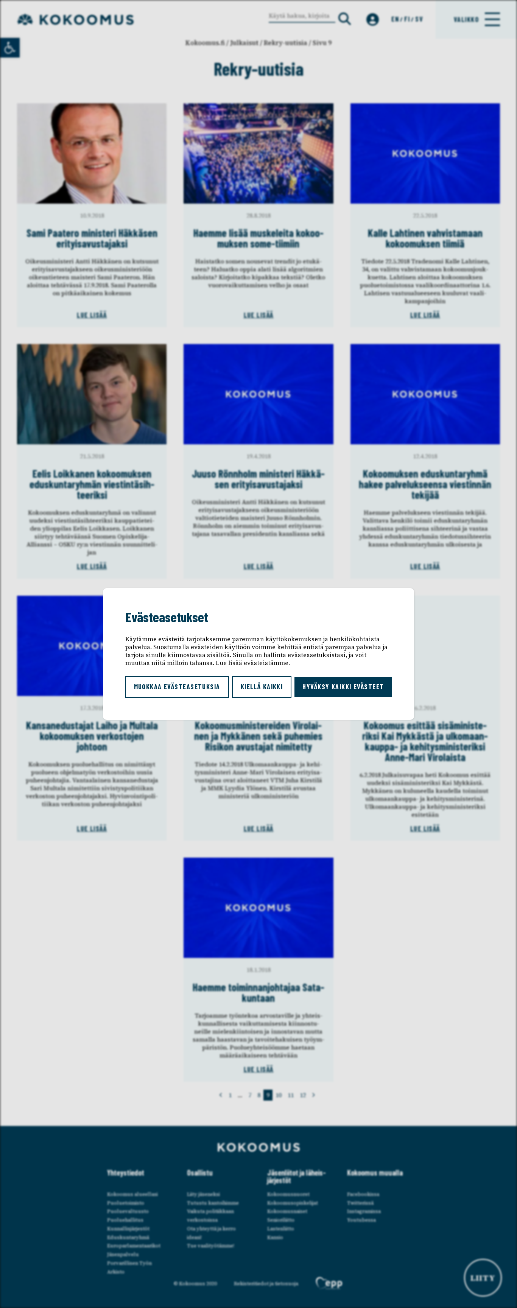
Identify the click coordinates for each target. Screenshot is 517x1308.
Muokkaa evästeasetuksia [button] (177, 686)
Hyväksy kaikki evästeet (343, 686)
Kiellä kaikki (262, 686)
